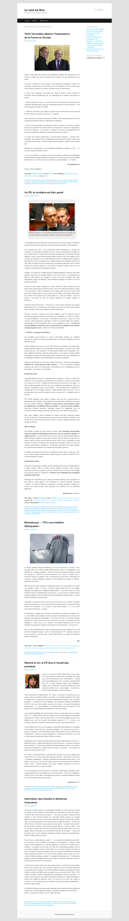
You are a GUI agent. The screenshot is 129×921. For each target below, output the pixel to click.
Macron (40, 183)
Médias (52, 652)
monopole (34, 654)
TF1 (44, 654)
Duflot (77, 510)
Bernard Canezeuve (40, 510)
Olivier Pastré (73, 903)
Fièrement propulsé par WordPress (64, 914)
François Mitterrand (61, 788)
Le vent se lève (34, 10)
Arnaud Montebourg (59, 182)
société (48, 508)
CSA (25, 654)
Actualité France (35, 180)
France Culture (52, 903)
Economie (71, 507)
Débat (55, 180)
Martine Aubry (71, 788)
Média (29, 654)
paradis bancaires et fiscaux (32, 905)
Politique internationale (31, 176)
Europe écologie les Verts (38, 512)
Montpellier (49, 902)
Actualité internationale (46, 180)
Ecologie (42, 498)
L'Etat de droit (65, 903)
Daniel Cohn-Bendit (70, 510)
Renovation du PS (38, 790)
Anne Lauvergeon (63, 508)
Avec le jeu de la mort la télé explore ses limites (59, 646)
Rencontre (61, 902)
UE (45, 182)
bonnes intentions (70, 182)
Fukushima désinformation (47, 502)
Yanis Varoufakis (61, 183)
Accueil (27, 21)
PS (47, 183)
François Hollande (51, 788)
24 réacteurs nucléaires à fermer (69, 498)
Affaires (51, 507)
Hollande (53, 512)
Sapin (50, 183)
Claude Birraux (60, 510)
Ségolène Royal (48, 790)
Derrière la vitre (44, 21)
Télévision (39, 654)
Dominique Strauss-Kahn (38, 788)
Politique (70, 180)
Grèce (46, 176)
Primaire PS (27, 790)
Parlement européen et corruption (68, 500)
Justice (47, 652)
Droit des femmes (45, 786)
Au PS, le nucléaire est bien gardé (43, 192)
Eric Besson (27, 512)
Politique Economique (71, 174)
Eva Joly (48, 512)
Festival (39, 902)
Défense (60, 507)
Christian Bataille (51, 510)
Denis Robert (44, 903)
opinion (26, 508)
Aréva (69, 508)
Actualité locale (44, 507)
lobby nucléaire (72, 512)
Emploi (76, 507)
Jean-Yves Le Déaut (61, 512)
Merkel (44, 183)
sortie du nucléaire (35, 514)
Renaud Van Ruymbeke (46, 905)
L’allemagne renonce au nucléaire (45, 500)
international (64, 180)
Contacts (34, 21)
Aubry (33, 510)
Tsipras (54, 183)
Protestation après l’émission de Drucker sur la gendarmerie (56, 648)
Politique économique (40, 508)
